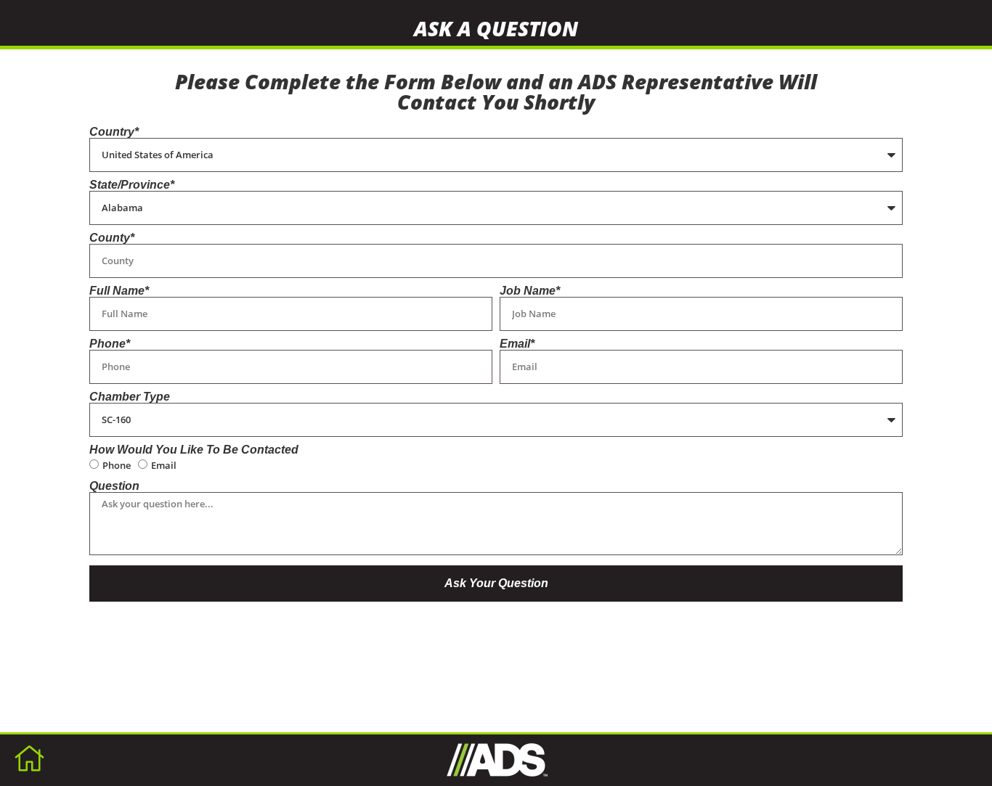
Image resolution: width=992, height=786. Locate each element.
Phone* (109, 344)
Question (114, 486)
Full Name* (119, 291)
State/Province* (131, 185)
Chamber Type (129, 397)
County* (111, 238)
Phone (116, 465)
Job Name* (530, 291)
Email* (517, 344)
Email (163, 465)
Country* (114, 132)
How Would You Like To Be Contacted (193, 450)
